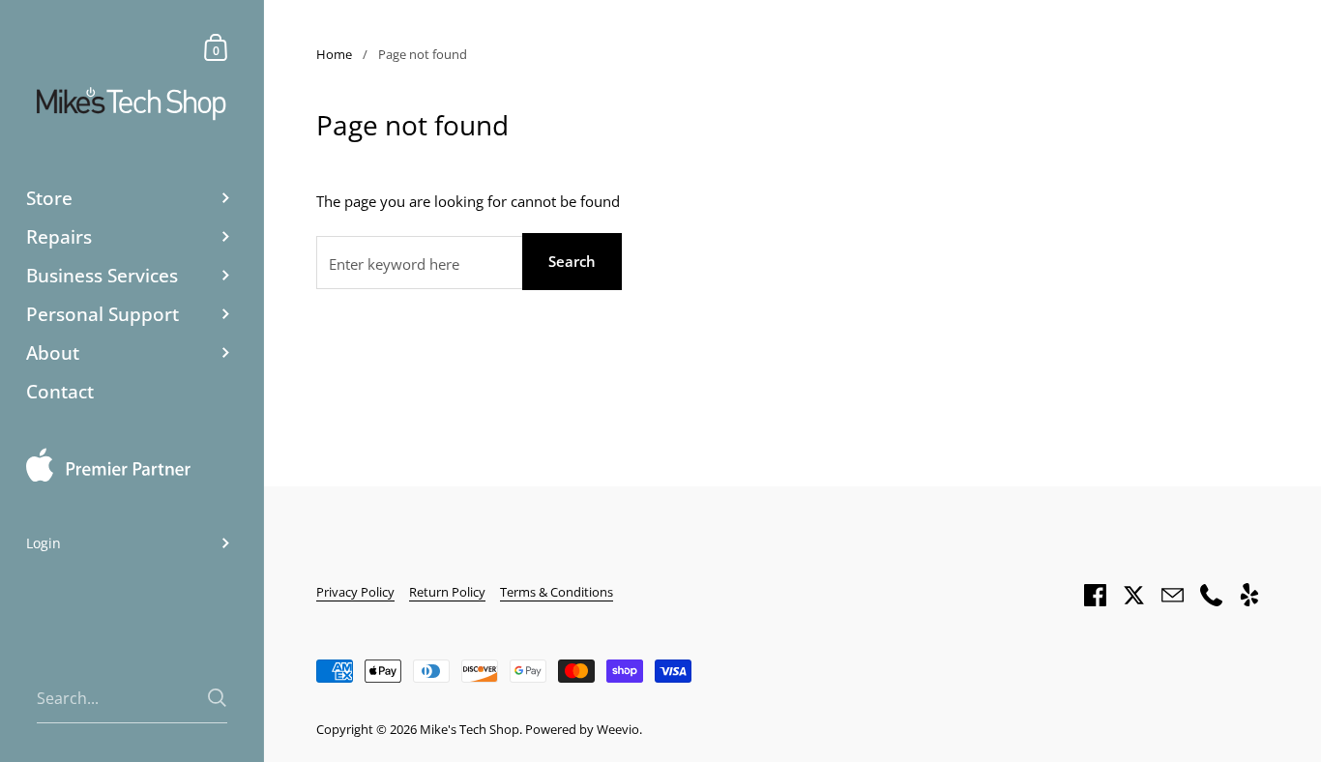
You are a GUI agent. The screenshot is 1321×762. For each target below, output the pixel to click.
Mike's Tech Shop (469, 729)
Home (334, 54)
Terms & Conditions (556, 592)
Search (572, 261)
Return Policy (447, 592)
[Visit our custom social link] (1249, 594)
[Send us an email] (1172, 594)
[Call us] (1210, 594)
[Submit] (217, 698)
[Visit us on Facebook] (1094, 594)
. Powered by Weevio (579, 729)
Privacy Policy (355, 592)
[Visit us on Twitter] (1133, 594)
